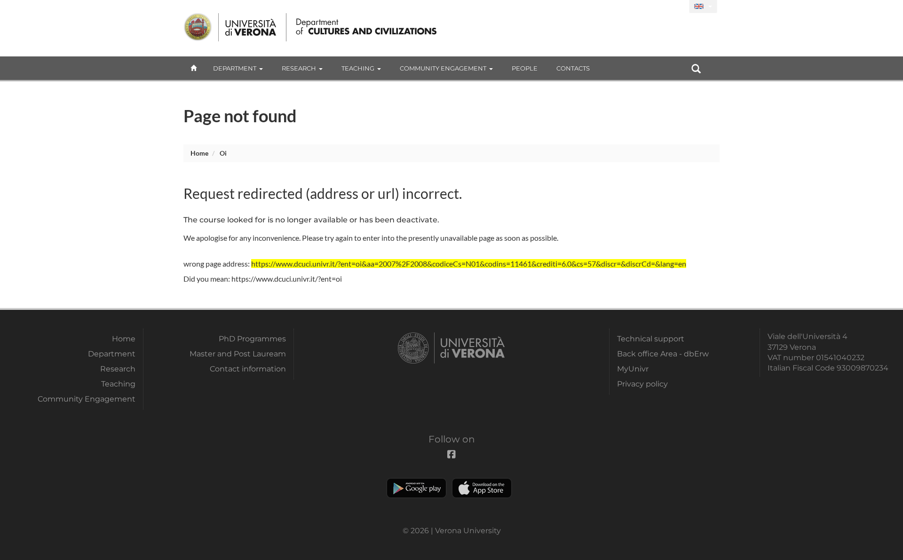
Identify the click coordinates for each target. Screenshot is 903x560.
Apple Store (481, 488)
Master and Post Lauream (238, 353)
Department (234, 68)
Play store (416, 488)
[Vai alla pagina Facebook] (678, 7)
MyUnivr (633, 368)
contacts (573, 68)
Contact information (248, 368)
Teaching (357, 68)
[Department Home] (364, 27)
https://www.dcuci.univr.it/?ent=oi (286, 278)
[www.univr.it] (230, 27)
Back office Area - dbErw (663, 353)
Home (199, 153)
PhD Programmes (252, 338)
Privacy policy (642, 383)
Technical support (650, 338)
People (525, 68)
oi (223, 153)
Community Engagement (443, 68)
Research (299, 68)
